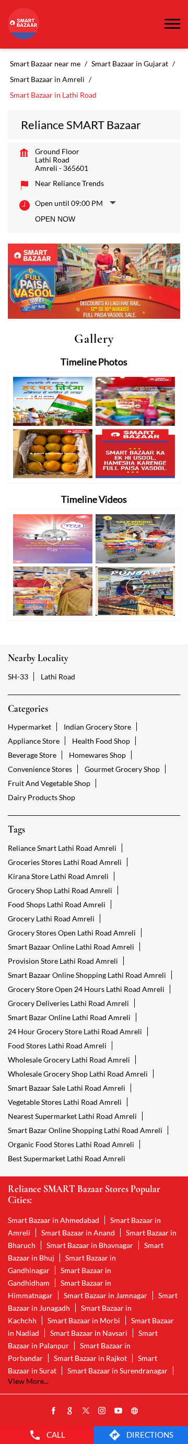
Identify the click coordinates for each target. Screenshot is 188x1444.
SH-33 (18, 676)
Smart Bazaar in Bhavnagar (89, 1245)
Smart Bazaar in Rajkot (90, 1358)
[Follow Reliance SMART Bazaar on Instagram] (102, 1411)
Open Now (55, 219)
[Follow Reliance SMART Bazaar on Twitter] (86, 1411)
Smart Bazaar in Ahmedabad (53, 1220)
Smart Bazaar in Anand (78, 1232)
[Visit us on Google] (70, 1411)
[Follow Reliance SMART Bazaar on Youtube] (118, 1411)
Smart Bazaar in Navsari (88, 1333)
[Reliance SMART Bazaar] (23, 24)
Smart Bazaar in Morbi (84, 1320)
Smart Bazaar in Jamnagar (105, 1295)
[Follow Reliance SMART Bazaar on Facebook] (53, 1411)
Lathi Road (58, 676)
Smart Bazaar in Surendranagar (117, 1370)
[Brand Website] (134, 1411)
